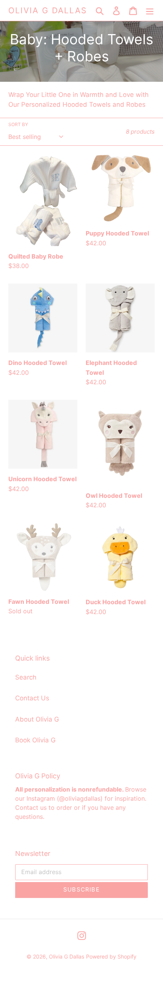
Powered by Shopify (111, 956)
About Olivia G (37, 719)
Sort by (18, 124)
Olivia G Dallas (47, 10)
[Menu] (149, 10)
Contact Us (32, 698)
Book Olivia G (35, 740)
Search (25, 677)
